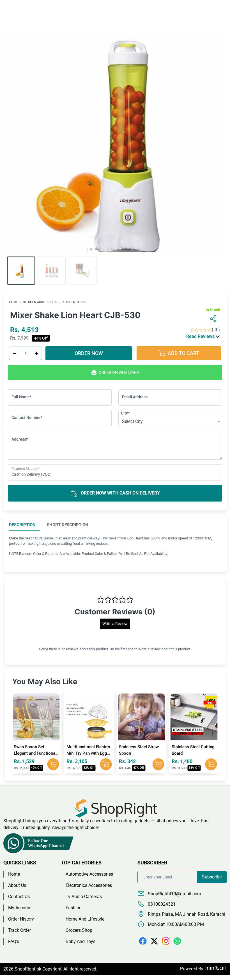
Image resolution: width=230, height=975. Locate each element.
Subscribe (212, 877)
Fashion (74, 907)
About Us (17, 885)
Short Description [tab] (67, 524)
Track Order (19, 930)
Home (13, 302)
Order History (21, 919)
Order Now (89, 353)
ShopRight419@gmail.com (174, 893)
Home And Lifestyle (85, 919)
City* (125, 413)
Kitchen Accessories (40, 302)
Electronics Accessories (89, 885)
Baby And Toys (80, 941)
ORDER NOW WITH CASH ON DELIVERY (120, 493)
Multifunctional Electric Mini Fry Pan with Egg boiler (88, 753)
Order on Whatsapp (118, 372)
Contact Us (19, 896)
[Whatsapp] (177, 941)
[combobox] (170, 421)
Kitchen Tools (74, 302)
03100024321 (161, 904)
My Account (20, 907)
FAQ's (13, 941)
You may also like (44, 681)
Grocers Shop (79, 930)
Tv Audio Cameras (84, 896)
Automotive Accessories (89, 874)
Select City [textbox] (132, 421)
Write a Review (115, 623)
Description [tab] (22, 524)
